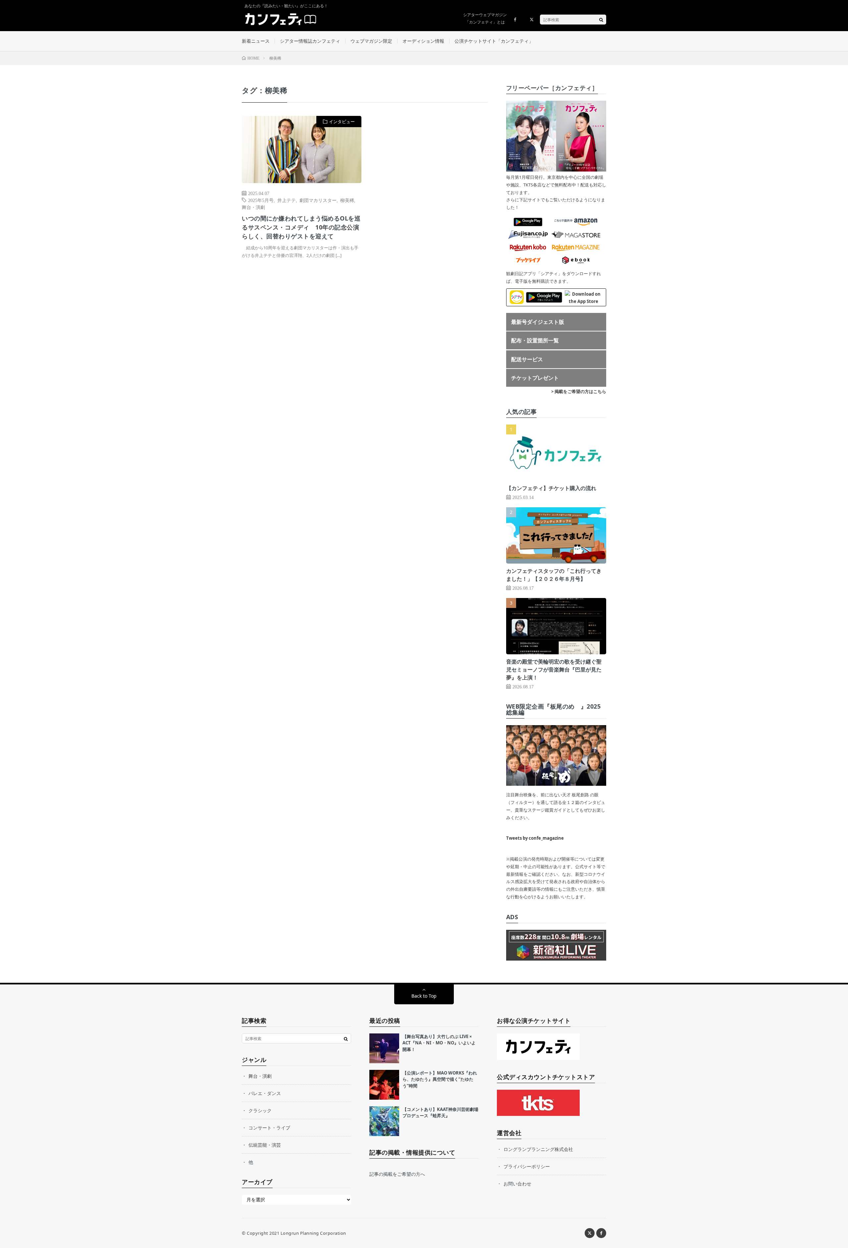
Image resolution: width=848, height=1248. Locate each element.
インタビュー (342, 122)
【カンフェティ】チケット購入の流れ (551, 488)
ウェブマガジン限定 (371, 41)
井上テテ (286, 200)
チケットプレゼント (535, 377)
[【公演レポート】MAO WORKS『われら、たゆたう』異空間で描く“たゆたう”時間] (384, 1085)
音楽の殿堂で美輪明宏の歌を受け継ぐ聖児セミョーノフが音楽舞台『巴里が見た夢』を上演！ (554, 669)
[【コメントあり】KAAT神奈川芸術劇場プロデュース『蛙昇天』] (384, 1121)
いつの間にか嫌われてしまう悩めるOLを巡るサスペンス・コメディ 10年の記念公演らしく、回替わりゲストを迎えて (301, 227)
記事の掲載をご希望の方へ (397, 1174)
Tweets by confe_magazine (535, 838)
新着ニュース (256, 41)
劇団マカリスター (318, 200)
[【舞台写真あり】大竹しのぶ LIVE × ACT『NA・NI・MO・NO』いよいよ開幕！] (384, 1048)
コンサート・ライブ (269, 1127)
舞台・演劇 (253, 207)
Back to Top (424, 996)
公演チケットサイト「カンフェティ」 (493, 41)
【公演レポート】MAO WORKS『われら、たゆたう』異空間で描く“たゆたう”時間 (439, 1079)
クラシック (260, 1110)
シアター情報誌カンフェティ (310, 41)
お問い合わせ (517, 1183)
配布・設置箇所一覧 (535, 340)
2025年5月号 (261, 200)
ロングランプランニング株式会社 (538, 1149)
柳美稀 (347, 200)
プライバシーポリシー (527, 1166)
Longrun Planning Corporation (313, 1233)
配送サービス (527, 359)
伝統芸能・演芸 (264, 1145)
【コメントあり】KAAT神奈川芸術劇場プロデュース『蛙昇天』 (440, 1112)
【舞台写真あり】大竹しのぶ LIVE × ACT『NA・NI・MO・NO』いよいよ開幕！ (439, 1042)
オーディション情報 (423, 41)
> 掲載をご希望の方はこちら (578, 391)
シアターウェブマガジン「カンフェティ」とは (485, 18)
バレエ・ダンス (264, 1093)
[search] (601, 20)
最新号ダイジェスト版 (537, 321)
